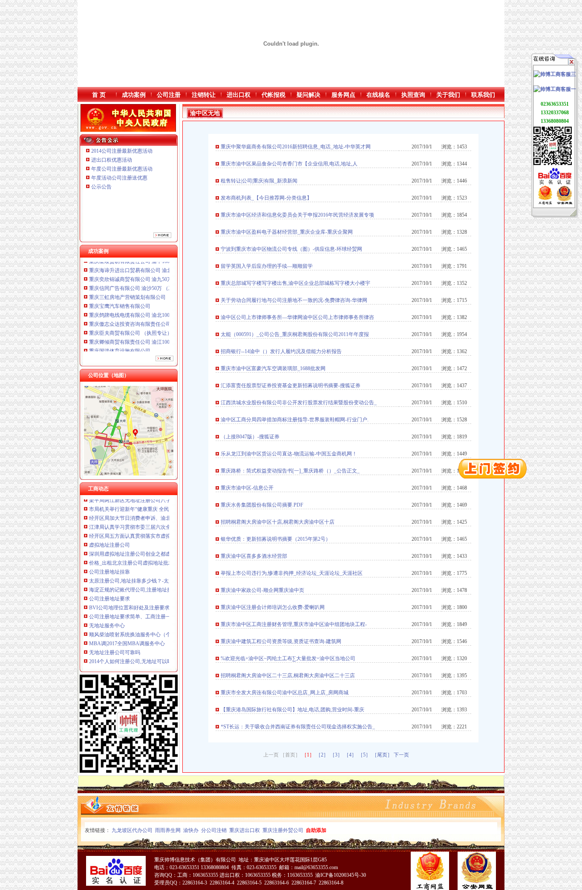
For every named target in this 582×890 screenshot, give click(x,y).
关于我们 (448, 95)
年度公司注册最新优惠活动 (122, 169)
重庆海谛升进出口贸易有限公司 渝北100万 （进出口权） (153, 346)
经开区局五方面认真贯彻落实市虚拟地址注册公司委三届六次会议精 (165, 513)
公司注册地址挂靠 (109, 548)
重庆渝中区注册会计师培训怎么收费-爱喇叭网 (273, 607)
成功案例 (134, 95)
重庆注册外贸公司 (282, 830)
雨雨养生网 (168, 830)
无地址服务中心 (107, 602)
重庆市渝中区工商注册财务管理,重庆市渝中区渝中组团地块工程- (294, 624)
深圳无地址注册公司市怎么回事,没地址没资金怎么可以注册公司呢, (164, 665)
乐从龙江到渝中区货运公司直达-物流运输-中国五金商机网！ (289, 454)
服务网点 (343, 95)
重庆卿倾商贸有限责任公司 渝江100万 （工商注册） (148, 319)
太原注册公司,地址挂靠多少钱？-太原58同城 (139, 557)
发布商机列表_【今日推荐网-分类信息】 (266, 198)
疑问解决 (308, 95)
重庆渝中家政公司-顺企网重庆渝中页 (262, 590)
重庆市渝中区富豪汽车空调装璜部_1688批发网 (273, 368)
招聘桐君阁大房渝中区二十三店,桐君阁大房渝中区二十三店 (288, 675)
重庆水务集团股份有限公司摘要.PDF (262, 505)
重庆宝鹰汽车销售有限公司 (119, 283)
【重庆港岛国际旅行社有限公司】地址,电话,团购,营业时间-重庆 (292, 710)
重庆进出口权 (244, 830)
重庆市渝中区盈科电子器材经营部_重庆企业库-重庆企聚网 (287, 232)
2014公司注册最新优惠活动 (122, 151)
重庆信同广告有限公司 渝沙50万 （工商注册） (141, 265)
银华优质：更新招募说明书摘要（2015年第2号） (276, 539)
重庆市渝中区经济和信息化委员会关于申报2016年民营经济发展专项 (297, 215)
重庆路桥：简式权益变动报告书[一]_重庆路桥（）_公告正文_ (290, 471)
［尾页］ (382, 755)
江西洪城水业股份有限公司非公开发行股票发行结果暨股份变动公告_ (299, 403)
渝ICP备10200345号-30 (340, 875)
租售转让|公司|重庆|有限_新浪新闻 (259, 181)
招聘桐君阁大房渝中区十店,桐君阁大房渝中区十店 (277, 522)
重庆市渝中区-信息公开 (247, 488)
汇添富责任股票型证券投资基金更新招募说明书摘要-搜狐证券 (290, 385)
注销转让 (204, 95)
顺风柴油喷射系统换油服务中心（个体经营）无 (142, 611)
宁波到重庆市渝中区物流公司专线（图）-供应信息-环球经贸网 (291, 249)
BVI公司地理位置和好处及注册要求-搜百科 (138, 584)
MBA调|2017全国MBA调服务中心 (127, 620)
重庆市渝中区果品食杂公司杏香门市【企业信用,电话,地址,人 (289, 164)
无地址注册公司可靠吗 (114, 629)
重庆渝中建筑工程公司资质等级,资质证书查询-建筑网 (281, 641)
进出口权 (239, 95)
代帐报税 (273, 95)
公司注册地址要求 (109, 575)
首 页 (99, 95)
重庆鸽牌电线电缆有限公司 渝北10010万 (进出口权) (147, 292)
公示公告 (101, 187)
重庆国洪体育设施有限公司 (119, 328)
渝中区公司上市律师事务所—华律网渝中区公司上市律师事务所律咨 (297, 317)
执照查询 (413, 95)
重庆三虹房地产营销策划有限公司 (128, 274)
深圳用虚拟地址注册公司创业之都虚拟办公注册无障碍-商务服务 (161, 530)
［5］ (364, 755)
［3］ (336, 755)
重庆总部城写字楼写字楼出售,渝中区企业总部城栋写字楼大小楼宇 (295, 283)
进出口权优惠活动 (111, 160)
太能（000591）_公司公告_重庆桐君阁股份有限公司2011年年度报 (295, 334)
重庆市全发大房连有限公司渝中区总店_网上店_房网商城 (285, 693)
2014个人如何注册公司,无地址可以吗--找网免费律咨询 (150, 638)
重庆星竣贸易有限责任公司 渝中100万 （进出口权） (148, 337)
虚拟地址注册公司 (109, 522)
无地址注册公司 (107, 656)
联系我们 (483, 95)
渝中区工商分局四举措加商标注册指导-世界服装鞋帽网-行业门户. (295, 420)
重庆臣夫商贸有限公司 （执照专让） (130, 310)
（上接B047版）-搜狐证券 (250, 437)
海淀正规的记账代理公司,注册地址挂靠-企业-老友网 (147, 566)
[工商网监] (545, 203)
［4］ (350, 755)
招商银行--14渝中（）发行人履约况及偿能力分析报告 (281, 351)
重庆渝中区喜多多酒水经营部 (254, 556)
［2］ (322, 755)
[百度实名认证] (555, 184)
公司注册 (169, 95)
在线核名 (378, 95)
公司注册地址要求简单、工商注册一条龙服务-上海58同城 (154, 593)
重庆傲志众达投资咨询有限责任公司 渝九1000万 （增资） (154, 301)
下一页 (401, 755)
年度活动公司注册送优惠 (119, 178)
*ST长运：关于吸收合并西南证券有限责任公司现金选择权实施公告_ (298, 727)
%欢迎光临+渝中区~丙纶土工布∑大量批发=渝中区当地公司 (288, 658)
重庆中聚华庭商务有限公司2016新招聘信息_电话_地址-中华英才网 (296, 147)
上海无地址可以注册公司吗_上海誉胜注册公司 (141, 647)
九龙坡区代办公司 (132, 830)
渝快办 (191, 830)
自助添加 (316, 830)
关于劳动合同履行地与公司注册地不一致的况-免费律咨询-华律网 (294, 300)
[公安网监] (564, 203)
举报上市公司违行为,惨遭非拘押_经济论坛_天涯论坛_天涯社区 (292, 573)
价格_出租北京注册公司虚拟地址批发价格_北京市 (145, 539)
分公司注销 (214, 830)
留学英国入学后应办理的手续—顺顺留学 (267, 266)
